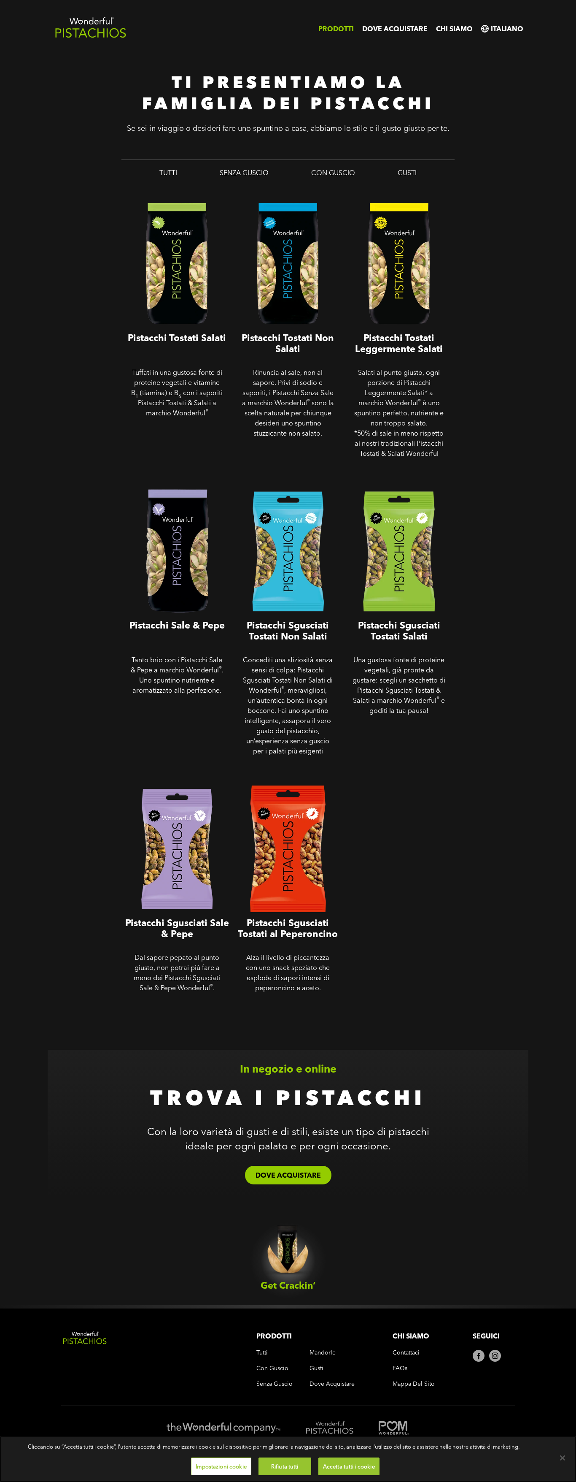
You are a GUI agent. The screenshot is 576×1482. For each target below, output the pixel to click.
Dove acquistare (395, 28)
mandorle (323, 1352)
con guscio (333, 172)
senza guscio (244, 172)
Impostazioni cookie (221, 1466)
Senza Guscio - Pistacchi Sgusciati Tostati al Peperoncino (287, 782)
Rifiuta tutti (285, 1466)
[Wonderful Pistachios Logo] (91, 36)
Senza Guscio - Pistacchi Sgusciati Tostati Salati (386, 485)
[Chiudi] (562, 1458)
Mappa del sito (414, 1383)
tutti (168, 172)
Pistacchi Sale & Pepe (158, 479)
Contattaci (406, 1352)
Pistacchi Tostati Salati (160, 191)
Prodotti (336, 28)
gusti (407, 172)
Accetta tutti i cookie (349, 1466)
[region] (288, 1459)
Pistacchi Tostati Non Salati (279, 191)
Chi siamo (454, 28)
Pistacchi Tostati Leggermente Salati (395, 197)
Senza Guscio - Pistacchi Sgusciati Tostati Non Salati (279, 485)
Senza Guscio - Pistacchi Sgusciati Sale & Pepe (163, 782)
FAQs (400, 1368)
